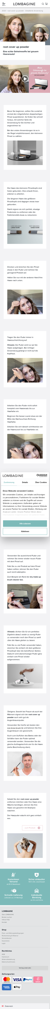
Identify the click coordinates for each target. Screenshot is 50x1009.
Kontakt (4, 922)
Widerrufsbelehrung (8, 959)
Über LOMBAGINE (8, 914)
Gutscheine (5, 941)
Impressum (5, 957)
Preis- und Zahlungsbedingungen (13, 933)
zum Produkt (30, 827)
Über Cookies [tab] (41, 482)
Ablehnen (25, 531)
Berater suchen (7, 917)
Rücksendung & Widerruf (10, 936)
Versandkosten (7, 938)
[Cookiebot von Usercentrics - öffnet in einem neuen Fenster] (36, 475)
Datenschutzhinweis (8, 962)
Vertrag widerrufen (25, 968)
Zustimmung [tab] (9, 482)
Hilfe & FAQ (5, 920)
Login (3, 943)
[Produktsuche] (43, 4)
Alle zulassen (25, 523)
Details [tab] (25, 482)
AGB (3, 954)
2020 (4, 11)
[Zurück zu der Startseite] (24, 4)
